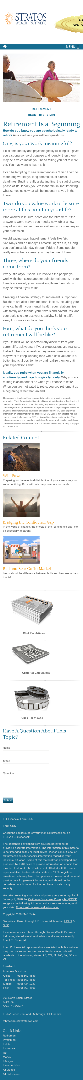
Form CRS (9, 825)
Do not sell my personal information (37, 907)
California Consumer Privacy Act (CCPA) (52, 899)
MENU (70, 46)
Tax (5, 1052)
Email (6, 760)
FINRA (68, 921)
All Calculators (11, 1074)
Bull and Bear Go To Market (27, 569)
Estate (7, 1044)
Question (8, 773)
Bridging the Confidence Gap (28, 522)
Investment (9, 1039)
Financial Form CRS (20, 818)
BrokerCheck (22, 836)
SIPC (6, 925)
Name (6, 747)
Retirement (9, 1035)
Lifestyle (8, 1061)
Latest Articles (11, 1065)
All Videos (9, 1069)
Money (7, 1056)
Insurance (9, 1048)
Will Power (13, 476)
